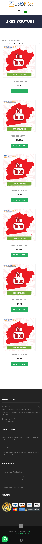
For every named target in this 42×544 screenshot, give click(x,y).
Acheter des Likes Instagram (14, 484)
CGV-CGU (31, 531)
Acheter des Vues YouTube (13, 488)
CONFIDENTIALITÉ (22, 534)
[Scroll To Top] (21, 526)
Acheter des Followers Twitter (14, 480)
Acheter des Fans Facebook (13, 472)
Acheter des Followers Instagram (15, 476)
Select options (19, 91)
